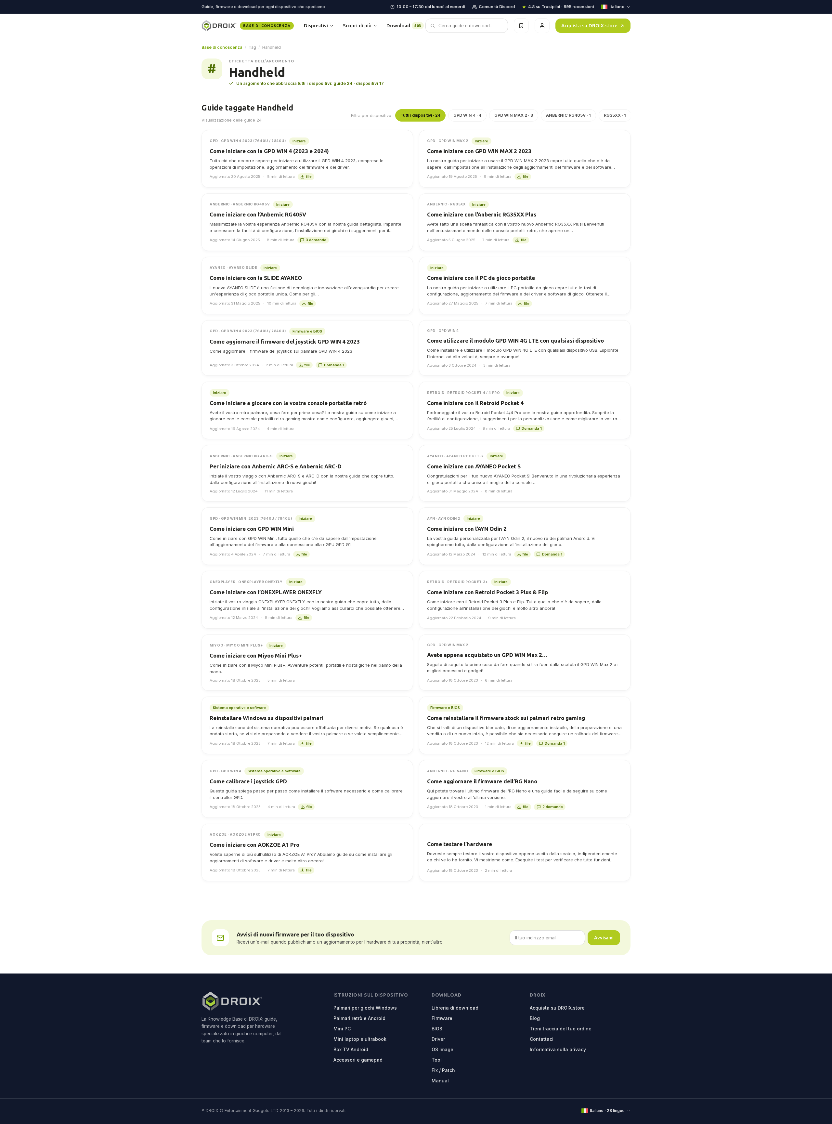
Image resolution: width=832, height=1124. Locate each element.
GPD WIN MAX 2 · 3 (513, 115)
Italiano (616, 6)
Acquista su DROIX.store (589, 25)
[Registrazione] (542, 25)
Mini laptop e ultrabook (359, 1039)
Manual (440, 1080)
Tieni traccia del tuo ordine (561, 1028)
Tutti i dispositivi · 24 (420, 115)
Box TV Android (350, 1049)
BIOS (437, 1028)
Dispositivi (316, 25)
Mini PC (342, 1028)
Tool (437, 1060)
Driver (438, 1039)
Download (403, 25)
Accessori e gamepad (358, 1060)
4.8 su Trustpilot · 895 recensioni (561, 6)
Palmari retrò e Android (359, 1018)
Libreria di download (455, 1008)
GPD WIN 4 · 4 (467, 115)
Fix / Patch (443, 1070)
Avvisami (604, 937)
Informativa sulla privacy (558, 1049)
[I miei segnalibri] (521, 25)
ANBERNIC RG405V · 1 (568, 115)
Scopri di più (357, 25)
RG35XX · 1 (615, 115)
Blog (535, 1018)
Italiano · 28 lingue (607, 1110)
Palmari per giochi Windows (365, 1008)
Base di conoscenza (222, 47)
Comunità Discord (497, 6)
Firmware (442, 1018)
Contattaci (541, 1039)
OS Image (442, 1049)
